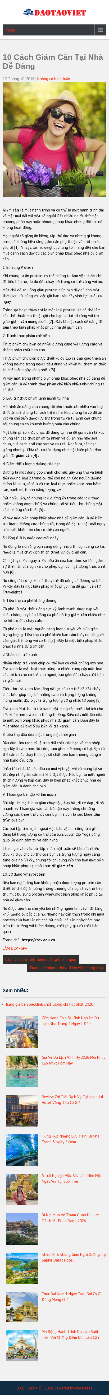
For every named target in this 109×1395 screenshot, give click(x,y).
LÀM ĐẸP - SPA (15, 948)
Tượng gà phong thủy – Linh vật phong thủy (66, 967)
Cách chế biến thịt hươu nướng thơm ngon (40, 959)
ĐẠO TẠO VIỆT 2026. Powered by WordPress (54, 1388)
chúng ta (97, 383)
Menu (10, 30)
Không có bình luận (53, 78)
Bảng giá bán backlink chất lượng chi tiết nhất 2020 (49, 1004)
